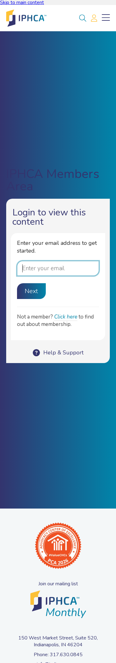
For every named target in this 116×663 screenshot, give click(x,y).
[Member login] (94, 18)
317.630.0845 (66, 654)
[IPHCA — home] (26, 18)
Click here (65, 316)
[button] (82, 18)
